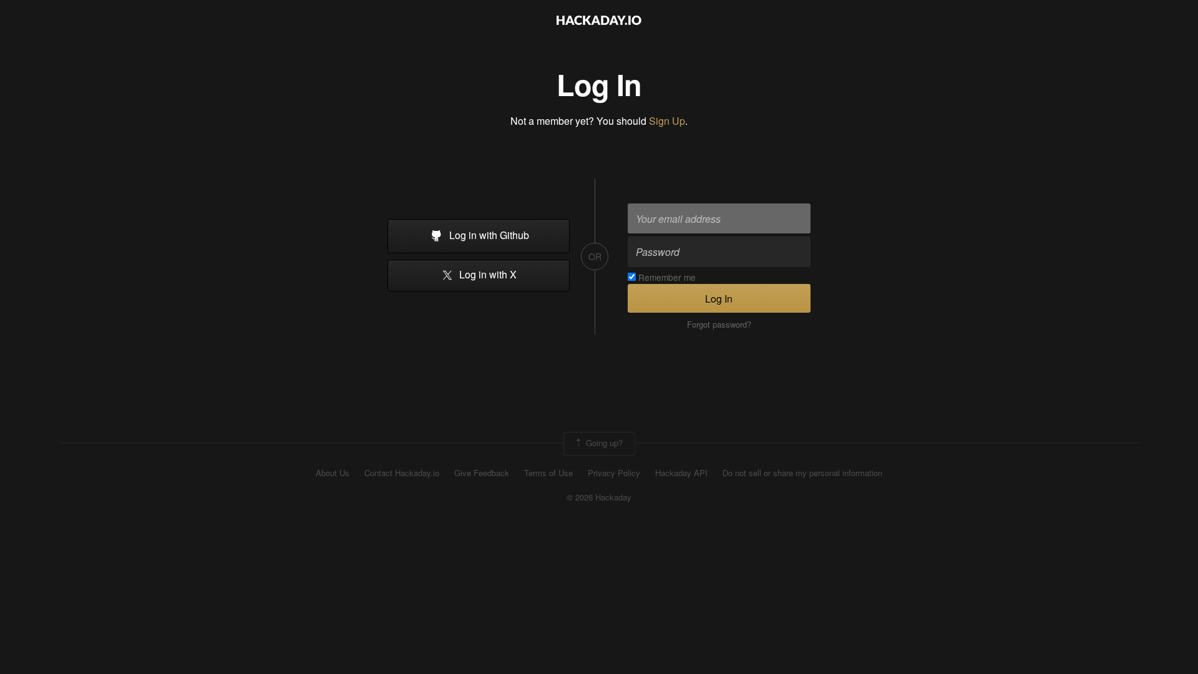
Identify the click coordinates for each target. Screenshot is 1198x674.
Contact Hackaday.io (401, 473)
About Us (332, 473)
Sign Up (667, 121)
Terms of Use (548, 473)
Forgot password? (719, 324)
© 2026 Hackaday (599, 497)
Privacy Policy (614, 473)
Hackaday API (681, 473)
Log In (719, 298)
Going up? (603, 442)
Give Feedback (481, 473)
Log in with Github (488, 235)
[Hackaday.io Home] (599, 21)
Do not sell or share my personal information (802, 473)
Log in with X (487, 275)
